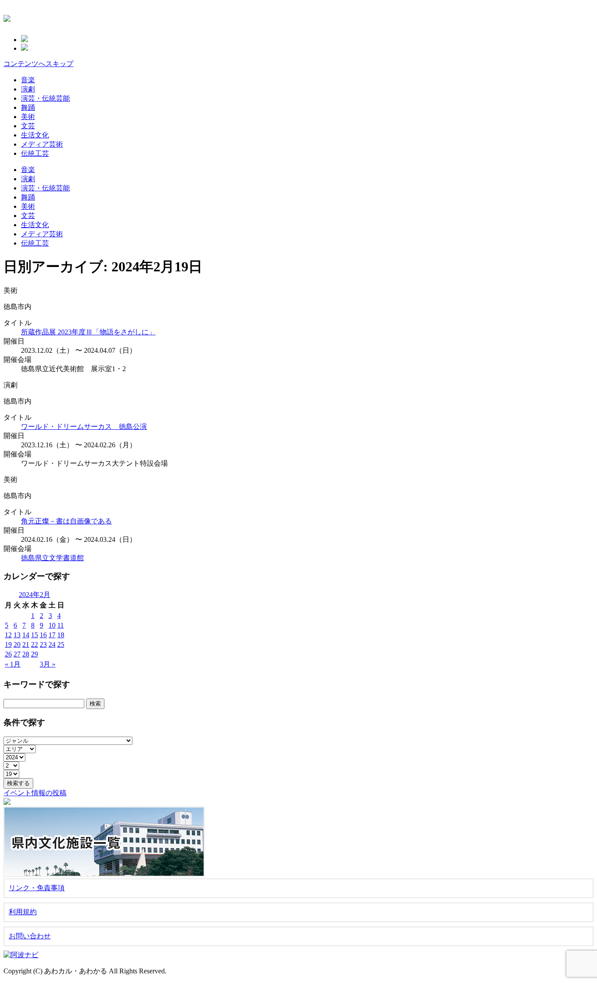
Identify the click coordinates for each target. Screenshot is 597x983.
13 (17, 635)
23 (43, 644)
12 (8, 635)
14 (25, 635)
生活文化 (35, 135)
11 (60, 625)
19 (8, 644)
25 (60, 644)
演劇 (28, 89)
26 (8, 654)
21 (25, 644)
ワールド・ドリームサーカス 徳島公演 (84, 426)
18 (60, 635)
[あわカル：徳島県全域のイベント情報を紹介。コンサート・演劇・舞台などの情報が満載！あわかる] (6, 17)
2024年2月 (34, 594)
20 (17, 644)
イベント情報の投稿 (34, 793)
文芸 (28, 126)
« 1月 (13, 664)
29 (34, 654)
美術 (28, 116)
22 (34, 644)
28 (25, 654)
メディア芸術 (42, 144)
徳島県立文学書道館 (52, 558)
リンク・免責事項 (37, 888)
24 (52, 644)
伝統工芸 (35, 153)
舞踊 (28, 107)
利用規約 (23, 912)
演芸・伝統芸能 (45, 98)
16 (43, 635)
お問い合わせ (30, 936)
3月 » (48, 664)
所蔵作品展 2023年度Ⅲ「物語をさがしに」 (88, 332)
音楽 (28, 80)
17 (52, 635)
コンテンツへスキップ (38, 63)
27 (17, 654)
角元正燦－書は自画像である (66, 521)
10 (52, 625)
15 (34, 635)
